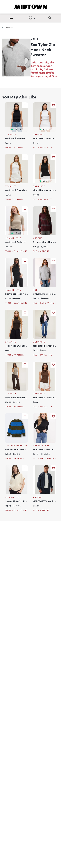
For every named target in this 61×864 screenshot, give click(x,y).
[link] (30, 18)
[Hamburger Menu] (11, 18)
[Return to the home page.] (30, 6)
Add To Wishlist (25, 105)
